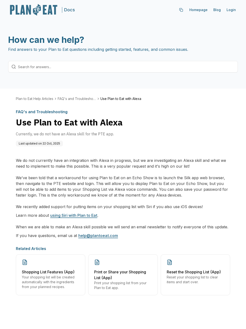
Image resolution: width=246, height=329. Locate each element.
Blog (217, 10)
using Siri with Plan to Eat (73, 215)
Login (231, 10)
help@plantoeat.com (98, 235)
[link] (120, 98)
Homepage (198, 10)
